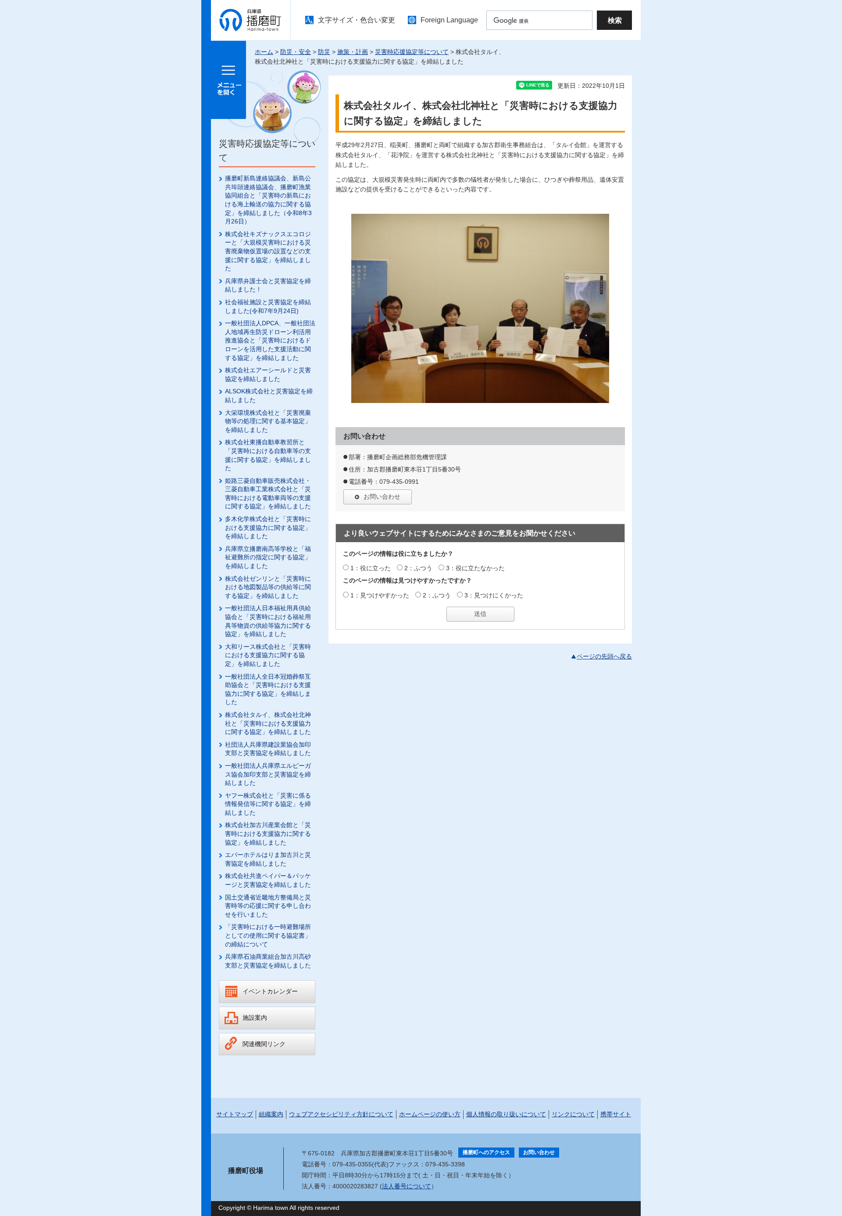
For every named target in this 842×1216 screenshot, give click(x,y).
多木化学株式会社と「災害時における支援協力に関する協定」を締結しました (268, 527)
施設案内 (255, 1017)
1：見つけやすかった (379, 595)
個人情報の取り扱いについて (506, 1114)
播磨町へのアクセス (486, 1152)
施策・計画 (352, 51)
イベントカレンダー (270, 991)
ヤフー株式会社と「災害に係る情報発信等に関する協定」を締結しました (268, 804)
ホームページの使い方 (429, 1114)
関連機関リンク (264, 1043)
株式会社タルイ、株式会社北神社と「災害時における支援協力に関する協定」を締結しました (268, 723)
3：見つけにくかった (493, 595)
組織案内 (271, 1114)
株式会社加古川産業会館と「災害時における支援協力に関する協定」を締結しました (268, 833)
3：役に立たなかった (475, 568)
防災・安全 (295, 51)
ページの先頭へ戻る (604, 656)
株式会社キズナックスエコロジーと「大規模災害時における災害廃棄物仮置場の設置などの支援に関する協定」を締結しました (268, 251)
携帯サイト (615, 1114)
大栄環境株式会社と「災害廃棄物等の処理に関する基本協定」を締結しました (268, 421)
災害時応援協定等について (412, 51)
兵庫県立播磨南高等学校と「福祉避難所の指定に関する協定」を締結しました (268, 557)
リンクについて (573, 1114)
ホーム (264, 51)
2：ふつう (418, 568)
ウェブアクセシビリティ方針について (341, 1114)
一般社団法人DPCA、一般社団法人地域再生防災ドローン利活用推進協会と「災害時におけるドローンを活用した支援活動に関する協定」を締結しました (270, 340)
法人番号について (406, 1186)
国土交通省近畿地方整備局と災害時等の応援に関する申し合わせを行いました (268, 906)
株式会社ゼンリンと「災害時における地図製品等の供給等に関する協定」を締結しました (268, 587)
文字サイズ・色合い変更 (356, 20)
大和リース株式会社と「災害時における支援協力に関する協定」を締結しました (268, 655)
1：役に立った (370, 568)
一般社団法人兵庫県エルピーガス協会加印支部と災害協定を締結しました (268, 774)
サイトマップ (234, 1114)
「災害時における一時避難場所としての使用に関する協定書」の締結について (268, 935)
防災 (324, 51)
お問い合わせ (382, 496)
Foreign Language (449, 20)
